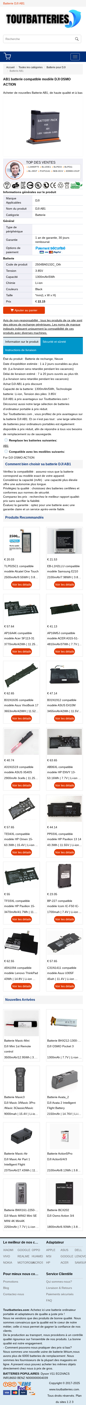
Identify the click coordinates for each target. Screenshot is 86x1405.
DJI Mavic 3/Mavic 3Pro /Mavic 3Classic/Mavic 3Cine (19, 1106)
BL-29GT (32, 171)
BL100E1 (46, 167)
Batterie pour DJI (56, 67)
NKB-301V (58, 171)
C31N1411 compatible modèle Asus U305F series (61, 971)
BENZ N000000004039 (32, 1377)
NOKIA (7, 1262)
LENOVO (80, 1256)
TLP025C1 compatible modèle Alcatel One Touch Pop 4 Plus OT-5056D (21, 569)
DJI (37, 200)
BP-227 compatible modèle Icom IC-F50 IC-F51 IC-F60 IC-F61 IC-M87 (63, 904)
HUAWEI (37, 1256)
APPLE (50, 1250)
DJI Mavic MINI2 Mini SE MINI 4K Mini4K (20, 1218)
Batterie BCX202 (58, 1210)
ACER (64, 1262)
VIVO (6, 1256)
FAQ (49, 1300)
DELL (78, 1250)
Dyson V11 (48, 1373)
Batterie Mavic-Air (16, 1153)
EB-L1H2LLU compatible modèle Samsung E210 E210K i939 (63, 569)
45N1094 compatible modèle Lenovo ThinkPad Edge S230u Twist (21, 971)
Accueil (10, 67)
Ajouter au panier (26, 310)
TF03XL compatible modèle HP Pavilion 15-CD (19, 904)
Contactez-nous (13, 1294)
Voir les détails (21, 584)
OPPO (36, 1250)
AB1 (6, 445)
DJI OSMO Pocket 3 (60, 1046)
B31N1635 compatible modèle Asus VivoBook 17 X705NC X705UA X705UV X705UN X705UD (21, 703)
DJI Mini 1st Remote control (17, 1049)
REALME (23, 1256)
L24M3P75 (33, 167)
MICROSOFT (37, 1262)
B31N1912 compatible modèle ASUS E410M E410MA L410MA (61, 703)
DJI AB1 (40, 208)
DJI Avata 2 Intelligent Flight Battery (61, 1105)
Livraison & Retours (59, 1288)
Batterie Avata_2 (58, 1097)
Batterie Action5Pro (59, 1153)
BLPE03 (58, 167)
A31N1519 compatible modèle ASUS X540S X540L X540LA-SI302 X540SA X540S (18, 770)
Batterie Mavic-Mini (16, 1040)
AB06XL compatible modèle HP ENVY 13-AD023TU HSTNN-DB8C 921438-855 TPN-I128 (63, 770)
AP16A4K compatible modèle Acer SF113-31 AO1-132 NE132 (19, 636)
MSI (48, 1256)
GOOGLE (23, 1250)
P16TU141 (45, 171)
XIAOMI (8, 1250)
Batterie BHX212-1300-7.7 (64, 1040)
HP (48, 1262)
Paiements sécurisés (59, 1294)
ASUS (64, 1250)
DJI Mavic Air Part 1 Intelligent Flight (17, 1162)
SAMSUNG (80, 1262)
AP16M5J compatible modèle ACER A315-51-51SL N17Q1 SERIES (62, 636)
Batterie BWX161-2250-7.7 (22, 1210)
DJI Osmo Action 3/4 (60, 1215)
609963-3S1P (73, 171)
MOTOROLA (23, 1262)
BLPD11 (68, 167)
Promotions (10, 1281)
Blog (6, 1288)
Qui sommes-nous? (59, 1281)
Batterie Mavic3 (14, 1097)
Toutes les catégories (31, 67)
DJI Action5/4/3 (57, 1159)
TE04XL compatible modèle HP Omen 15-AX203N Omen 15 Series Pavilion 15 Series (20, 837)
